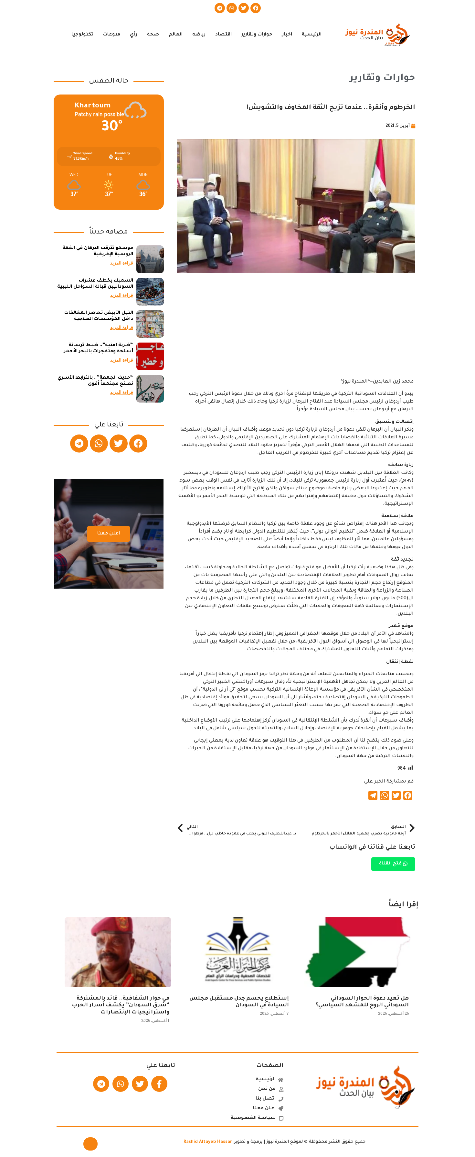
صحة (153, 34)
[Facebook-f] (159, 1084)
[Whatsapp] (232, 8)
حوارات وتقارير (256, 34)
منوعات (111, 34)
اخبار (287, 34)
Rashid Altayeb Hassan (208, 1142)
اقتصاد (223, 34)
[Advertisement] (296, 333)
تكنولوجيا (82, 34)
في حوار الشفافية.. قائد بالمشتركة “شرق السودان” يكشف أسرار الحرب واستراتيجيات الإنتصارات (120, 1005)
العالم (176, 34)
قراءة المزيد (121, 262)
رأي (133, 34)
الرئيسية (312, 34)
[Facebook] (255, 8)
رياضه (199, 34)
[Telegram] (220, 8)
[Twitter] (243, 8)
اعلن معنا (108, 533)
